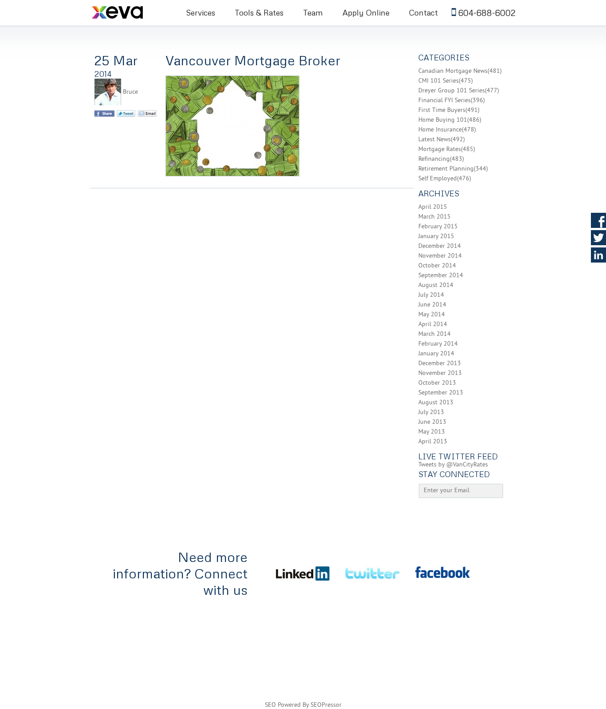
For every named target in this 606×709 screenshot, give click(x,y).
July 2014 (431, 295)
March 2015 (434, 217)
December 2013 (439, 363)
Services (200, 12)
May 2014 (431, 315)
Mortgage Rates (439, 149)
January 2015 (436, 236)
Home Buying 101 (442, 120)
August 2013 (435, 402)
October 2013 (437, 383)
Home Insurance (440, 130)
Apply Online (366, 12)
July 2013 (431, 412)
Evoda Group (498, 655)
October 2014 (437, 266)
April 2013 (432, 442)
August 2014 (435, 285)
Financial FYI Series (444, 100)
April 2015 (432, 207)
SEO (270, 705)
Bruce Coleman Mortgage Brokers (129, 12)
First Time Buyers (441, 110)
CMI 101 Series (438, 81)
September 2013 (440, 393)
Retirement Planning (446, 169)
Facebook (598, 220)
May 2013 (431, 432)
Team (313, 12)
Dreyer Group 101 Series (451, 91)
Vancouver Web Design (440, 655)
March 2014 (434, 334)
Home (100, 617)
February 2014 (438, 344)
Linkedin (598, 255)
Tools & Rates (259, 12)
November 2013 (440, 373)
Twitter (598, 237)
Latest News (434, 139)
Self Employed (437, 179)
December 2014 (439, 246)
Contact (423, 12)
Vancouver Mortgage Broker (252, 60)
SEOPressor (326, 705)
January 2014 (436, 354)
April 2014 (432, 324)
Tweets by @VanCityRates (453, 465)
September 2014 (440, 275)
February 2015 (438, 227)
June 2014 (432, 305)
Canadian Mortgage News (453, 71)
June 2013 (432, 422)
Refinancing (434, 159)
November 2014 (440, 256)
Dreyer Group (506, 630)
